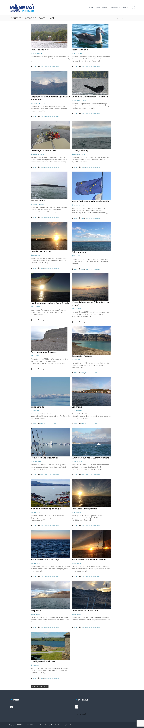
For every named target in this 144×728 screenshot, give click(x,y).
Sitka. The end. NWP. (40, 50)
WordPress (70, 725)
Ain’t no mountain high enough (46, 509)
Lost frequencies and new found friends (50, 303)
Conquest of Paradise (82, 356)
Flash (46, 725)
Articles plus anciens (39, 686)
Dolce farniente (79, 252)
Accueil (90, 8)
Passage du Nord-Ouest (51, 66)
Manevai (25, 725)
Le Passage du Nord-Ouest (43, 150)
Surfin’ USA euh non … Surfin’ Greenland (90, 458)
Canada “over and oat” (41, 251)
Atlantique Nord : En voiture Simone (89, 559)
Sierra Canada (37, 407)
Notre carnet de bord (118, 8)
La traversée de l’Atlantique (85, 610)
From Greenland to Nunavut (44, 458)
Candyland (77, 407)
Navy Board (36, 610)
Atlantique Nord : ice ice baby (45, 559)
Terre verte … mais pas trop (84, 509)
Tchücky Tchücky (80, 150)
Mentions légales (80, 714)
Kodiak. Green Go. (80, 50)
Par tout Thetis (38, 200)
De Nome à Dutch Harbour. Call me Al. (90, 97)
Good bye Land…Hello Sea (43, 661)
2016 (34, 66)
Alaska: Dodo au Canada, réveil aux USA (90, 201)
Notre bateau (101, 8)
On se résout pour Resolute (44, 352)
